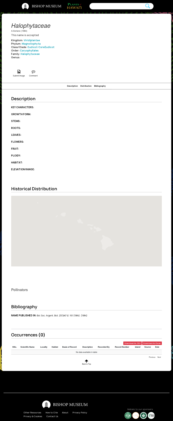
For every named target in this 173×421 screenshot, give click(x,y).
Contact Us (52, 416)
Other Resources (32, 412)
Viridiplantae (32, 40)
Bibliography (100, 86)
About (65, 412)
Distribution (86, 86)
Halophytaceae (30, 54)
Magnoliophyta (31, 43)
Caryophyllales (29, 50)
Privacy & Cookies (33, 416)
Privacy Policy (79, 412)
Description (72, 86)
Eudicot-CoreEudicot (41, 47)
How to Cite (52, 412)
